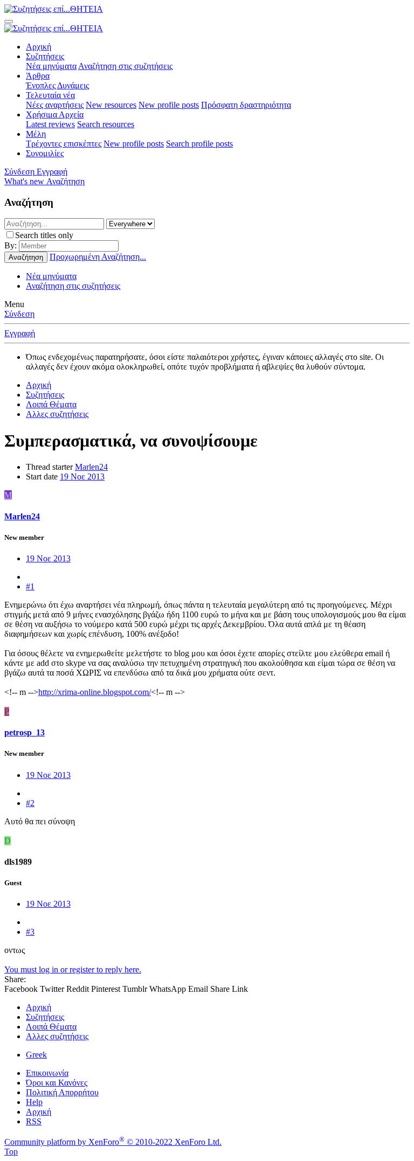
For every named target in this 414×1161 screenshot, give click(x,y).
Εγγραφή (19, 333)
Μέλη (36, 133)
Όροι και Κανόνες (56, 1082)
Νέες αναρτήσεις (55, 104)
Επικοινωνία (47, 1072)
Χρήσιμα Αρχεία (55, 114)
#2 (30, 803)
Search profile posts (199, 143)
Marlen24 (91, 466)
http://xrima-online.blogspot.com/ (94, 692)
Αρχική (38, 46)
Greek (36, 1054)
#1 (30, 586)
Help (34, 1102)
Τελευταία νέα (50, 95)
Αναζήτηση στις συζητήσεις (125, 66)
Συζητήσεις (45, 56)
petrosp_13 (24, 732)
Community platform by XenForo (113, 1141)
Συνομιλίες (45, 153)
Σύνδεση (19, 313)
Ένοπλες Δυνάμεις (57, 85)
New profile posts (169, 104)
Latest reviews (50, 124)
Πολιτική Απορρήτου (62, 1092)
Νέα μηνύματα (51, 66)
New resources (111, 104)
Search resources (105, 124)
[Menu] (8, 21)
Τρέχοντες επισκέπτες (63, 143)
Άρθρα (38, 75)
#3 (30, 931)
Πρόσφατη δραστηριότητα (246, 104)
